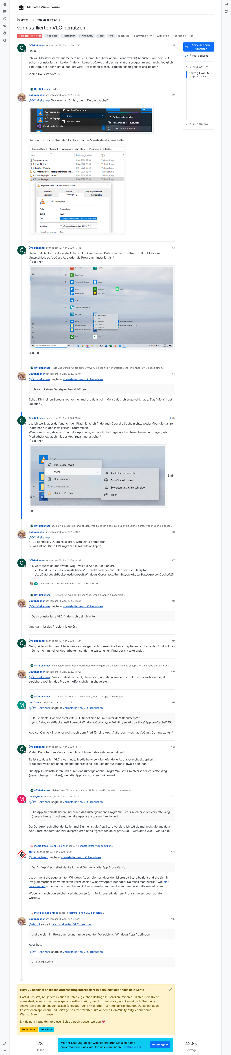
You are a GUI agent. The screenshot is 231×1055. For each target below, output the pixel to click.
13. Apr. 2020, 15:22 (68, 796)
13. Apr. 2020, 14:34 (70, 640)
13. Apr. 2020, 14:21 (69, 531)
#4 (173, 373)
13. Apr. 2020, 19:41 (69, 918)
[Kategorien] (4, 11)
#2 (173, 94)
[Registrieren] (226, 11)
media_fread (36, 796)
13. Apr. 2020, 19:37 (61, 851)
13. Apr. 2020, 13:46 (70, 247)
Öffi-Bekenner (37, 45)
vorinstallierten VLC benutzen (83, 379)
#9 (173, 640)
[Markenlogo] (21, 7)
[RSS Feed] (192, 36)
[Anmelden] (226, 4)
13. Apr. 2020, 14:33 (69, 600)
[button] (4, 1043)
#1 (173, 45)
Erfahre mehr (132, 1047)
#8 (173, 600)
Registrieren (29, 1029)
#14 (173, 851)
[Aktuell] (4, 19)
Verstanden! (160, 1045)
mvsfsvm (34, 702)
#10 (173, 671)
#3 (173, 247)
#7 (173, 560)
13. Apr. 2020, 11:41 (69, 94)
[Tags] (4, 26)
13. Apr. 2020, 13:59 (70, 418)
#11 (173, 702)
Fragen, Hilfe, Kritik (31, 35)
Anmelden (46, 1029)
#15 (173, 918)
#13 (173, 796)
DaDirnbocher (37, 94)
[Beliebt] (4, 33)
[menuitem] (226, 4)
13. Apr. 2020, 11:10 (69, 45)
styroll (32, 851)
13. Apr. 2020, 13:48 (69, 373)
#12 (173, 746)
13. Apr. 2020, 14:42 (69, 671)
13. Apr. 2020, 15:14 (70, 746)
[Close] (170, 990)
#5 (173, 418)
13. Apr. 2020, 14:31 (70, 560)
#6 (173, 531)
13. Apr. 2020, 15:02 (64, 702)
